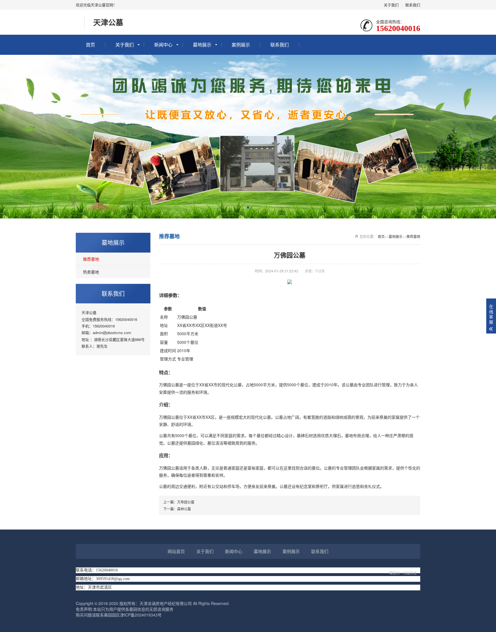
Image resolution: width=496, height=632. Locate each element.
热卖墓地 (91, 272)
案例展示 (241, 44)
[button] (248, 207)
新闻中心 (163, 44)
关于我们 (391, 4)
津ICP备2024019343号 (141, 615)
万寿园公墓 (185, 501)
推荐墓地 (91, 259)
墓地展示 (202, 44)
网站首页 (176, 551)
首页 (90, 44)
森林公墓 (184, 508)
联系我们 (412, 4)
